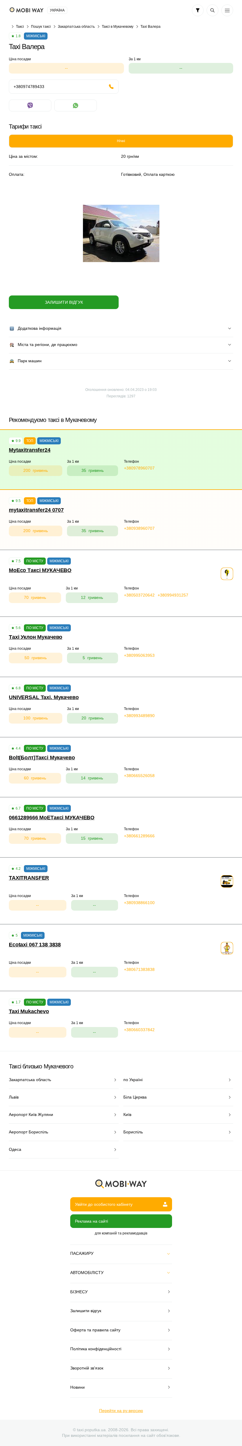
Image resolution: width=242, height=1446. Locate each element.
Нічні (121, 141)
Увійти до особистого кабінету (104, 1204)
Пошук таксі (41, 27)
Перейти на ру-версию (121, 1410)
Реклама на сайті (91, 1221)
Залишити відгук (64, 302)
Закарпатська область (76, 27)
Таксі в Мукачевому (117, 27)
